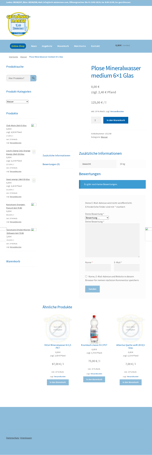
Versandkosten (117, 111)
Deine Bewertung (94, 213)
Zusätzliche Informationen (56, 155)
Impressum (26, 437)
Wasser (23, 56)
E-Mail (118, 262)
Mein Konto (80, 45)
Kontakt (95, 45)
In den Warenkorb (116, 120)
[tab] (58, 155)
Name (89, 262)
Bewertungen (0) (51, 164)
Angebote (47, 45)
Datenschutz (12, 437)
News (34, 45)
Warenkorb (63, 45)
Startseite (13, 56)
